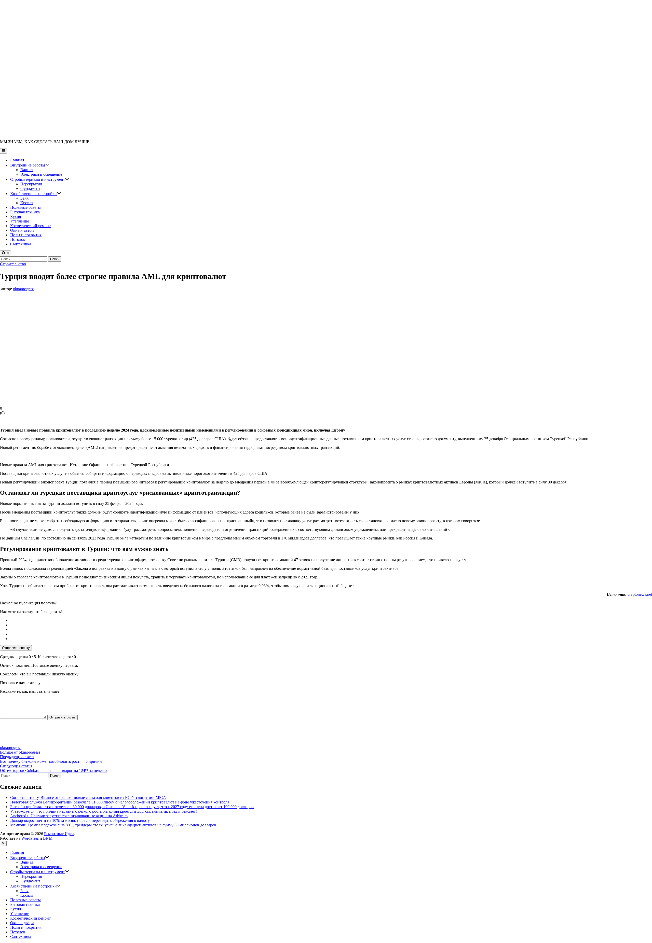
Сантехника (20, 244)
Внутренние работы (29, 165)
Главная (17, 160)
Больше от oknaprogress (20, 752)
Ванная (26, 170)
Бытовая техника (25, 212)
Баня (24, 198)
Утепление (19, 221)
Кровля (26, 203)
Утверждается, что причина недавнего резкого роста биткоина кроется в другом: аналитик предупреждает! (103, 811)
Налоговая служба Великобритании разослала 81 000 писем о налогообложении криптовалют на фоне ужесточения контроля (119, 802)
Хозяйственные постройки (35, 193)
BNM (47, 838)
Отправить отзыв (62, 717)
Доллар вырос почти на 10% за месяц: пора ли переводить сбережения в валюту (80, 820)
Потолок (17, 239)
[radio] (331, 620)
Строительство (13, 264)
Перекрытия (31, 184)
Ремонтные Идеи (59, 833)
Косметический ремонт (30, 226)
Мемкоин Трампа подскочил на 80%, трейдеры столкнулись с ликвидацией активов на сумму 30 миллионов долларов (113, 825)
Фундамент (30, 188)
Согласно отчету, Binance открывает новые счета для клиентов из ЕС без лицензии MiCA (88, 797)
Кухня (15, 216)
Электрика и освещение (41, 174)
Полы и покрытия (26, 235)
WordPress (30, 838)
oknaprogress (23, 289)
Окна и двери (22, 230)
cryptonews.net (640, 594)
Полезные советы (25, 207)
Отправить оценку (16, 648)
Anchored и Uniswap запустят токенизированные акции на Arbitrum (69, 816)
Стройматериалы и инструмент (39, 179)
